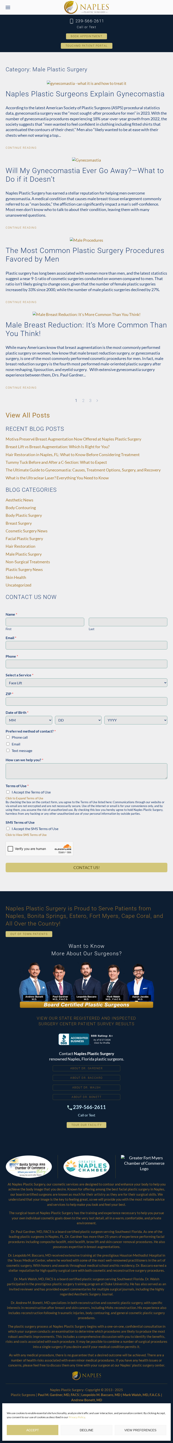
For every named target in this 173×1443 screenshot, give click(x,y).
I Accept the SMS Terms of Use (35, 828)
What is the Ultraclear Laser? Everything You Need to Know (57, 477)
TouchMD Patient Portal (87, 45)
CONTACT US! (86, 867)
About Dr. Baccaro (86, 1077)
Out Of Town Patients (29, 934)
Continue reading (21, 147)
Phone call (20, 737)
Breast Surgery (19, 523)
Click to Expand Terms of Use (24, 798)
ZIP (9, 693)
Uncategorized (18, 584)
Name (11, 614)
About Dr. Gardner (86, 1068)
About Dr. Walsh (86, 1087)
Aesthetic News (19, 499)
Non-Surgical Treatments (28, 561)
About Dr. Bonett (86, 1097)
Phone (12, 656)
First (8, 629)
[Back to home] (86, 7)
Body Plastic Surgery (24, 515)
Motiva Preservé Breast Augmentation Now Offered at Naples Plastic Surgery (73, 438)
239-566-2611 (89, 21)
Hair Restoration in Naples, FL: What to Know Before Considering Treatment (73, 454)
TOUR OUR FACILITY (86, 1125)
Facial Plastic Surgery (24, 538)
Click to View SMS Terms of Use (26, 835)
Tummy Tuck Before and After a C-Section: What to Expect (56, 462)
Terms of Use (17, 786)
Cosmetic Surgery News (27, 530)
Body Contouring (21, 507)
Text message (22, 750)
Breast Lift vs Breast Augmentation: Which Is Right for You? (57, 446)
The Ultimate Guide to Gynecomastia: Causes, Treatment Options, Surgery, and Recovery (83, 469)
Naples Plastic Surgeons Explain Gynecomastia (85, 94)
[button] (8, 7)
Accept (32, 1430)
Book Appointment (86, 36)
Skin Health (16, 577)
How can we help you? (24, 760)
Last (91, 629)
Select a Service (19, 675)
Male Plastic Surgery (24, 554)
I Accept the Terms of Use (31, 792)
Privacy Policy (77, 1417)
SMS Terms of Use (20, 822)
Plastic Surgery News (24, 569)
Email (11, 638)
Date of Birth (17, 712)
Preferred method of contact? (31, 731)
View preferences (140, 1430)
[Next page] (97, 400)
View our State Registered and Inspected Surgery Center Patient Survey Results (86, 1021)
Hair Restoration (20, 546)
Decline (86, 1430)
